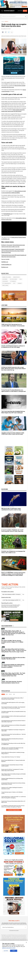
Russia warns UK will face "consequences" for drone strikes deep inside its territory (12, 770)
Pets (17, 36)
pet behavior (8, 36)
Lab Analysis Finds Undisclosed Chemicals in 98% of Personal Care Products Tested (12, 698)
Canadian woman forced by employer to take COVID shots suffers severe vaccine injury (12, 433)
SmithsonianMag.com (6, 264)
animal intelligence (7, 35)
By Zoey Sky (3, 28)
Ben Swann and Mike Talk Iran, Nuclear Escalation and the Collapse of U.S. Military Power (12, 642)
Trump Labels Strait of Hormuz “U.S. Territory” (10, 756)
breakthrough (12, 35)
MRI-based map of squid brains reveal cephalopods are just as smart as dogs (11, 509)
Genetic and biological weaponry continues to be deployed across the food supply (13, 346)
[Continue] (25, 927)
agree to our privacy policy (8, 948)
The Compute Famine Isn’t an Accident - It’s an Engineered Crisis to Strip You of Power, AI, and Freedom (13, 707)
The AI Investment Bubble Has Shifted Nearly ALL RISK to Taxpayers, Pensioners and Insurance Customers (12, 666)
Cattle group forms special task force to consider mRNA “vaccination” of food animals (13, 325)
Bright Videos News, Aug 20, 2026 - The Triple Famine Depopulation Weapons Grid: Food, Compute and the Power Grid (13, 674)
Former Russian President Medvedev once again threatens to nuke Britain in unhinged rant (13, 390)
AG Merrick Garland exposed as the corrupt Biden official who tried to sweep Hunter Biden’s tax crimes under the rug (13, 369)
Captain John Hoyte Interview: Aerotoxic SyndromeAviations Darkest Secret (11, 682)
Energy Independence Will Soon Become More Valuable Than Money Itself (13, 658)
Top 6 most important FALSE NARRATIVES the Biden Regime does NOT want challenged (13, 412)
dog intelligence (21, 35)
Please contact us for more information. (9, 607)
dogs (25, 35)
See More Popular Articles (14, 809)
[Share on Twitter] (8, 32)
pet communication (13, 36)
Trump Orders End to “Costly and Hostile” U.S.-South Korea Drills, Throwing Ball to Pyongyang (13, 797)
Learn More (6, 950)
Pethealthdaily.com (8, 213)
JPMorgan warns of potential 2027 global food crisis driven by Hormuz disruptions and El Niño (12, 748)
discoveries (17, 35)
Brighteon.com (4, 267)
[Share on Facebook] (5, 32)
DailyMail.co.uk (4, 261)
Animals (6, 21)
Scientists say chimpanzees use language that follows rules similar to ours (13, 552)
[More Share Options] (11, 32)
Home (2, 21)
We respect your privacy (14, 930)
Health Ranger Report (6, 625)
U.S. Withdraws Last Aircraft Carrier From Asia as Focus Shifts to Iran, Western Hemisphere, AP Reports (12, 806)
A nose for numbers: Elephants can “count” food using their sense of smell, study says (12, 530)
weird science (24, 36)
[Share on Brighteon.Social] (2, 32)
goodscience (3, 36)
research (19, 36)
